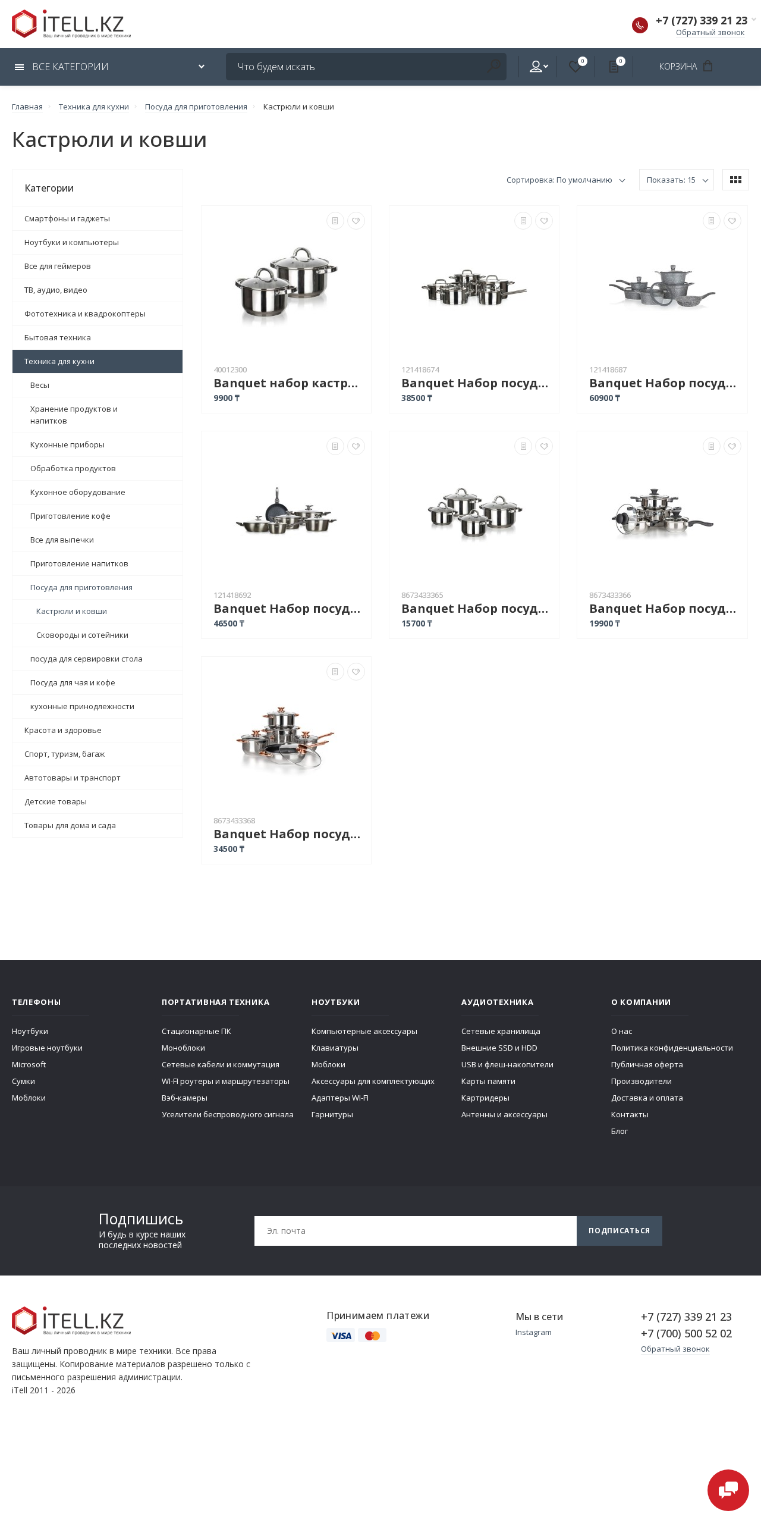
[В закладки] (356, 221)
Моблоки (29, 1097)
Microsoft (29, 1064)
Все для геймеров (57, 266)
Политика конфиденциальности (672, 1047)
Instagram (533, 1332)
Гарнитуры (332, 1114)
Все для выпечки (62, 539)
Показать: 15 (671, 179)
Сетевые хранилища (500, 1031)
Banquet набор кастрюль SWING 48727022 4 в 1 (289, 383)
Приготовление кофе (70, 515)
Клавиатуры (335, 1047)
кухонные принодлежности (82, 706)
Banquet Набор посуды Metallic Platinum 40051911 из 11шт (289, 608)
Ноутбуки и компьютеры (71, 242)
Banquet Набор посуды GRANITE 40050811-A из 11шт (665, 383)
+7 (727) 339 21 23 (701, 20)
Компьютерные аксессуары (364, 1031)
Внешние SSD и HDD (499, 1047)
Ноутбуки (30, 1031)
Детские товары (55, 801)
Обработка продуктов (73, 468)
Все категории (69, 66)
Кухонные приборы (67, 444)
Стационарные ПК (196, 1031)
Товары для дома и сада (70, 825)
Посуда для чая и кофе (72, 682)
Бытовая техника (57, 337)
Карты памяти (488, 1081)
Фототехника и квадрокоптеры (85, 313)
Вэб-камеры (184, 1097)
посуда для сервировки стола (86, 658)
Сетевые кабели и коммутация (220, 1064)
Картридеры (485, 1097)
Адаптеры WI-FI (340, 1097)
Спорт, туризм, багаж (64, 753)
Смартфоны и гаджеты (67, 218)
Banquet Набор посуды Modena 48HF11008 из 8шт (477, 608)
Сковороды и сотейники (82, 634)
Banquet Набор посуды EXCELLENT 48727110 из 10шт (477, 383)
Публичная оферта (647, 1064)
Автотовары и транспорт (72, 777)
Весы (39, 385)
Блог (619, 1131)
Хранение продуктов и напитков (74, 414)
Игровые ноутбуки (47, 1047)
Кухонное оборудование (77, 492)
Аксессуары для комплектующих (373, 1081)
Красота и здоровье (63, 730)
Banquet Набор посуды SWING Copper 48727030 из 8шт (289, 834)
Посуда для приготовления (81, 587)
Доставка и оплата (647, 1097)
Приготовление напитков (79, 563)
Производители (641, 1081)
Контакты (630, 1114)
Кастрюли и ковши (71, 611)
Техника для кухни (59, 361)
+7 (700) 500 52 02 (686, 1333)
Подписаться (619, 1231)
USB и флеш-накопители (507, 1064)
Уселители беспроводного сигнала (228, 1114)
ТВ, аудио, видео (55, 289)
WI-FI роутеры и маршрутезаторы (226, 1081)
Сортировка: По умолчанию (559, 179)
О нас (621, 1031)
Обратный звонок (710, 32)
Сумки (23, 1081)
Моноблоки (183, 1047)
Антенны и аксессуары (504, 1114)
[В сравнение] (335, 221)
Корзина (679, 66)
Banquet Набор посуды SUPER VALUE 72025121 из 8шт (665, 608)
